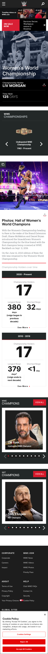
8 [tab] (35, 456)
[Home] (24, 3)
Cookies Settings (24, 634)
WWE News (28, 558)
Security (26, 596)
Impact (4, 567)
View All (39, 402)
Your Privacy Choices (7, 601)
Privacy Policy (7, 591)
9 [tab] (39, 456)
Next (41, 144)
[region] (24, 632)
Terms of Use (7, 586)
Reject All (24, 642)
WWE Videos (28, 563)
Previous (6, 144)
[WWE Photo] (24, 186)
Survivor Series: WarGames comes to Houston (30, 25)
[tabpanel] (24, 138)
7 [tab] (31, 456)
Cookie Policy (28, 601)
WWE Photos (28, 567)
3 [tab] (16, 456)
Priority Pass (28, 572)
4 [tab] (20, 456)
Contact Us (27, 591)
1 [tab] (8, 456)
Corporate (6, 558)
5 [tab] (23, 456)
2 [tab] (12, 456)
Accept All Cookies (24, 649)
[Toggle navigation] (3, 3)
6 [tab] (27, 456)
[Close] (45, 614)
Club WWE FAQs (28, 586)
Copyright (6, 596)
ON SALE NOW (8, 25)
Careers (5, 563)
